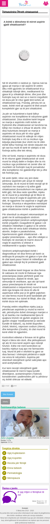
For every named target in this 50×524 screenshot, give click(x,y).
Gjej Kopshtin (14, 458)
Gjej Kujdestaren (16, 453)
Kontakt (25, 508)
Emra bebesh (14, 468)
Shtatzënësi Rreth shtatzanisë (20, 12)
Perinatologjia (14, 473)
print (15, 386)
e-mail (7, 386)
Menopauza (13, 478)
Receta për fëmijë (16, 463)
